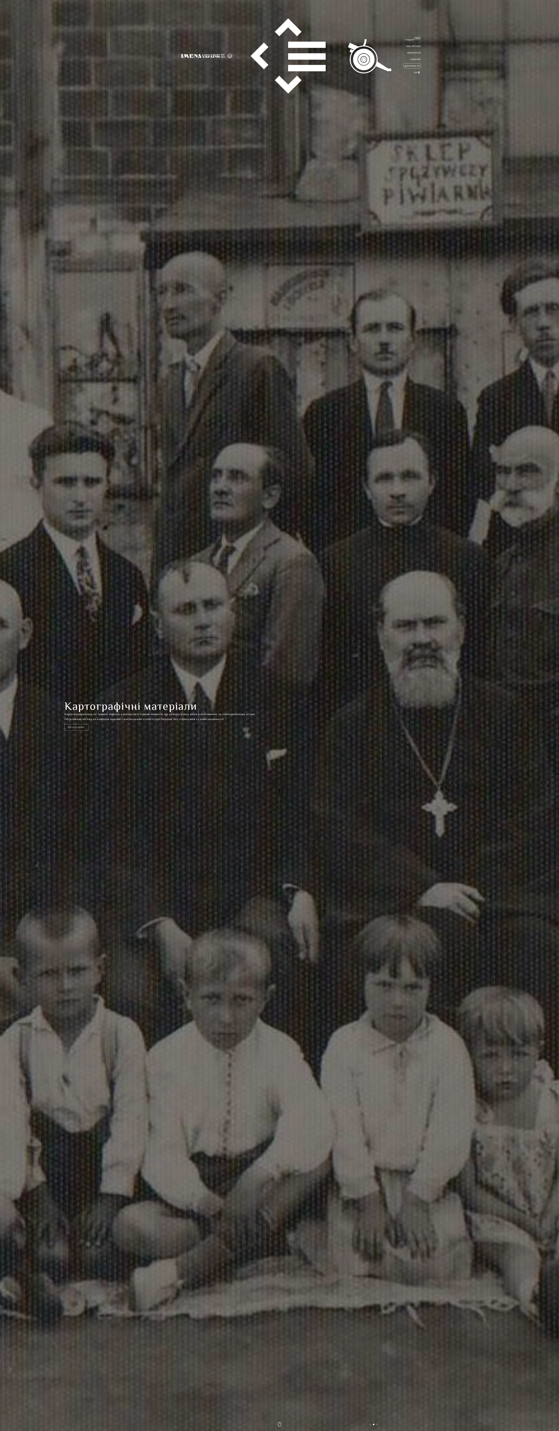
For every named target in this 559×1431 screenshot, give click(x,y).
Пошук (412, 39)
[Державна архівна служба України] (288, 56)
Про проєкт (413, 46)
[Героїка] (230, 56)
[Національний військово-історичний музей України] (369, 56)
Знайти (73, 730)
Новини (415, 59)
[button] (370, 1424)
